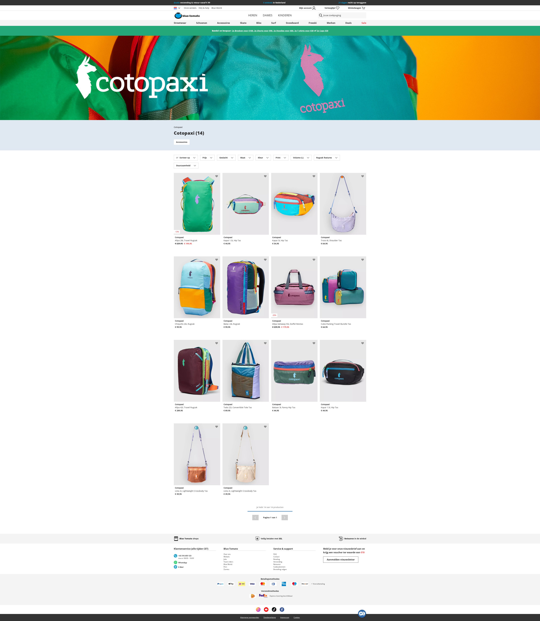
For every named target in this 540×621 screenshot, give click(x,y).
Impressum (284, 617)
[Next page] (285, 517)
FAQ (275, 554)
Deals (348, 22)
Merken (331, 22)
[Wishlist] (218, 175)
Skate (243, 22)
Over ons (227, 554)
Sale (364, 22)
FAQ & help (204, 8)
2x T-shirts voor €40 (304, 30)
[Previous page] (255, 517)
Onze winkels (190, 8)
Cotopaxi (178, 127)
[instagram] (258, 609)
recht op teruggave (352, 2)
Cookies (297, 617)
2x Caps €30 (322, 30)
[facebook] (282, 609)
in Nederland (274, 2)
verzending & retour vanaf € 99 (192, 2)
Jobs (225, 559)
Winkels (227, 556)
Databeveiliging (270, 617)
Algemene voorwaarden (249, 617)
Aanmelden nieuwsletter (341, 559)
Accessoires (223, 22)
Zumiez (226, 569)
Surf (273, 22)
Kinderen (285, 15)
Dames (267, 15)
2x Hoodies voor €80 (283, 30)
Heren (252, 15)
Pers (225, 567)
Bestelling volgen (280, 569)
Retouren (277, 564)
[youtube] (266, 609)
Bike (258, 22)
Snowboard (292, 22)
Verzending (277, 562)
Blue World (217, 8)
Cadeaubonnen (279, 567)
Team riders (228, 562)
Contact (276, 556)
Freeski (313, 22)
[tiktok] (274, 609)
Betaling (276, 559)
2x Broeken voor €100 (242, 30)
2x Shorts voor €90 (263, 30)
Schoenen (201, 22)
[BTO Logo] (205, 15)
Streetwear (180, 22)
